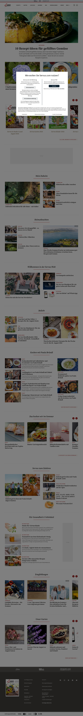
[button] (54, 86)
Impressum (24, 114)
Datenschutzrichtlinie (40, 114)
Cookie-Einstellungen (57, 114)
